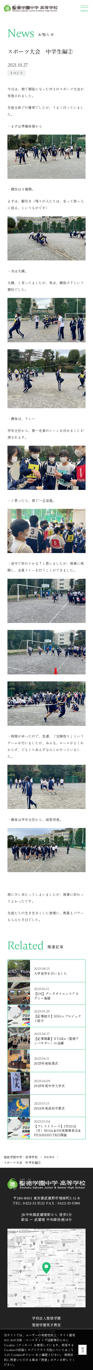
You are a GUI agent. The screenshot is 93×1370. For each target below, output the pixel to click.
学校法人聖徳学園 (46, 1318)
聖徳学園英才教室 (46, 1324)
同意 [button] (82, 1349)
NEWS (49, 1157)
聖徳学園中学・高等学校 (21, 1157)
